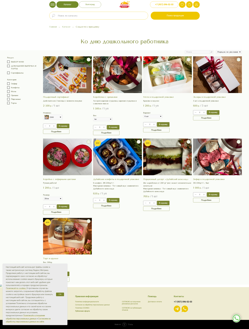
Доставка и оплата (155, 302)
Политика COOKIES (82, 308)
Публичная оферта (82, 311)
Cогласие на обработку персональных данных (92, 305)
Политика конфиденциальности (87, 302)
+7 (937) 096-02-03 (183, 302)
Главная (53, 26)
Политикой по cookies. (16, 288)
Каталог (66, 26)
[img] (189, 4)
